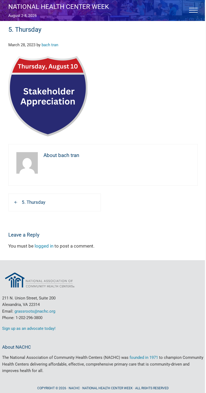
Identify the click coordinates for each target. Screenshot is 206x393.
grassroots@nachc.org (34, 311)
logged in (44, 246)
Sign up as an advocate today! (29, 328)
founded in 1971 (144, 357)
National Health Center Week (58, 6)
